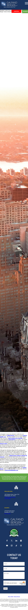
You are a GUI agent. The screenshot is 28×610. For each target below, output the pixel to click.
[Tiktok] (16, 546)
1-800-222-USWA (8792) (9, 497)
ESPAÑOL (16, 11)
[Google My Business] (21, 541)
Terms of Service (17, 596)
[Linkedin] (16, 541)
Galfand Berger (10, 435)
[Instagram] (11, 546)
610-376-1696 (7, 513)
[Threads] (21, 546)
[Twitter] (11, 541)
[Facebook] (7, 541)
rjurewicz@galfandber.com (11, 470)
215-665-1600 (7, 498)
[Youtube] (7, 546)
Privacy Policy (10, 596)
